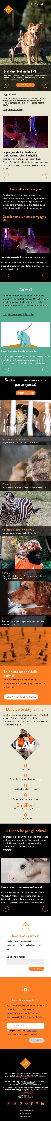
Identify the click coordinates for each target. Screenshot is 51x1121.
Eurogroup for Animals (24, 1077)
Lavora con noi (25, 1116)
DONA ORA (25, 84)
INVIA (37, 1040)
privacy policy (32, 1031)
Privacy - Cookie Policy (25, 1110)
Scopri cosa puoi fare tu (18, 314)
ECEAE (36, 1077)
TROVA (36, 969)
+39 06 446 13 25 (26, 1092)
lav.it (5, 1088)
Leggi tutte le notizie (12, 109)
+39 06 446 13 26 (27, 1094)
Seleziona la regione (17, 956)
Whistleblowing (25, 1113)
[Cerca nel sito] (42, 4)
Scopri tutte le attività (21, 697)
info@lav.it (28, 1095)
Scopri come (25, 393)
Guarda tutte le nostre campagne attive (24, 218)
